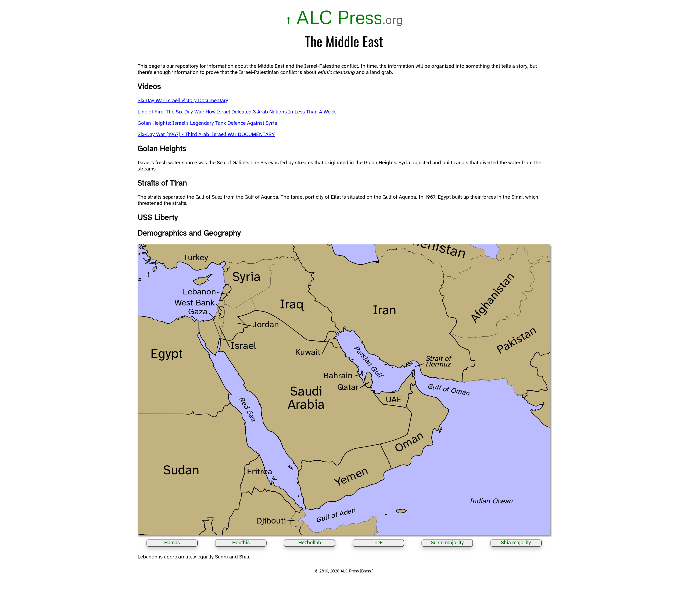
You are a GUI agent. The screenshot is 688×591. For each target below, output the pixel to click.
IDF (378, 543)
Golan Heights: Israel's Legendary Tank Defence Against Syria (207, 123)
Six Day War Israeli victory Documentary (183, 101)
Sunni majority (447, 543)
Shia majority (516, 543)
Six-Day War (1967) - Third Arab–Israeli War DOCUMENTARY (206, 134)
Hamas (172, 543)
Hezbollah (309, 543)
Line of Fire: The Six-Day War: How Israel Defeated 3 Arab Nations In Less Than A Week (237, 112)
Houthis (241, 543)
